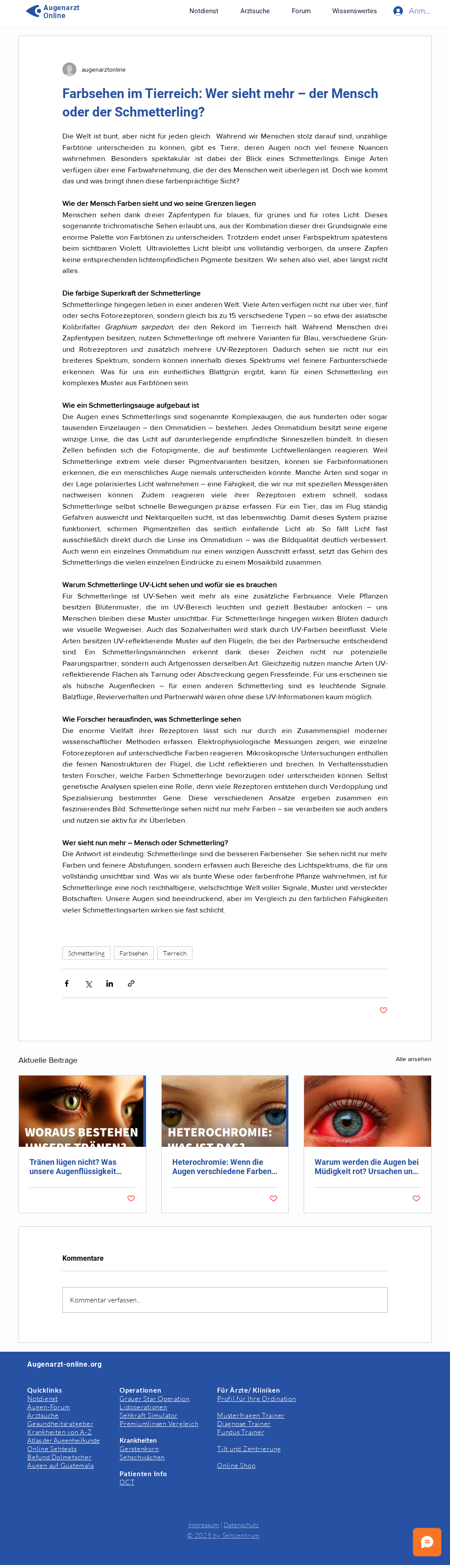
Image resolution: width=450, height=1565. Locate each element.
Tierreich (175, 953)
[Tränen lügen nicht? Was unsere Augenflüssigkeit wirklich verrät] (82, 1111)
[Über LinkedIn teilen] (109, 983)
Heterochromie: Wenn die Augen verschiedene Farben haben (222, 1166)
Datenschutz (241, 1525)
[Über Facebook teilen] (66, 983)
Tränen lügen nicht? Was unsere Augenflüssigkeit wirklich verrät (72, 1166)
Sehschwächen (142, 1457)
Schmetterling (86, 953)
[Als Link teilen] (131, 983)
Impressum (203, 1525)
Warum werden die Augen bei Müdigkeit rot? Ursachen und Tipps (367, 1166)
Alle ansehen (414, 1058)
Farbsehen (134, 953)
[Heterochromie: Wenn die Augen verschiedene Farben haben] (225, 1111)
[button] (354, 11)
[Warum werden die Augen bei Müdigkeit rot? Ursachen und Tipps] (367, 1111)
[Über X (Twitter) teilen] (88, 983)
